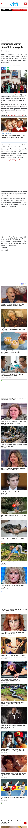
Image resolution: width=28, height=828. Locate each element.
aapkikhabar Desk (7, 65)
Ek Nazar (8, 40)
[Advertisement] (14, 25)
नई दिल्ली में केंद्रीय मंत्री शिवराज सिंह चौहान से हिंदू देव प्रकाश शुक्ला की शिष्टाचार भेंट (13, 160)
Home (2, 40)
